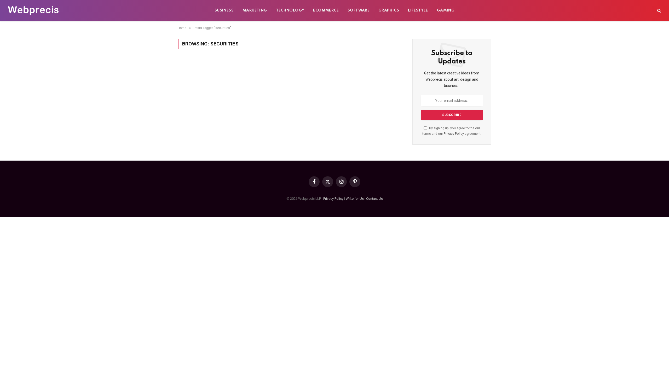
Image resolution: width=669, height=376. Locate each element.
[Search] (658, 10)
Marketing (255, 10)
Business (224, 10)
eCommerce (326, 10)
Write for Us (355, 199)
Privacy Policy (454, 134)
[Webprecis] (33, 10)
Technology (290, 10)
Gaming (445, 10)
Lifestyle (418, 10)
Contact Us (374, 199)
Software (359, 10)
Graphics (388, 10)
